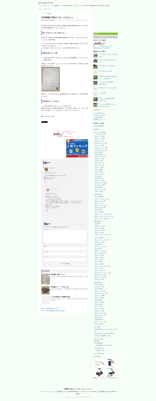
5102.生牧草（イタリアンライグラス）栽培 (106, 329)
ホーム (40, 9)
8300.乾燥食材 (98, 353)
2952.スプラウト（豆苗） (101, 218)
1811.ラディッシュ (99, 189)
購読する (97, 33)
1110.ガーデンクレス (100, 143)
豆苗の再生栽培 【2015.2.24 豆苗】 (55, 310)
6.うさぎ (95, 327)
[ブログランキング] (106, 46)
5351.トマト (98, 302)
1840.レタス (98, 191)
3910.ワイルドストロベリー (102, 234)
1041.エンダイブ (99, 139)
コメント (46, 229)
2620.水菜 (97, 209)
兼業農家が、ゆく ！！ (99, 119)
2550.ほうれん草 (99, 207)
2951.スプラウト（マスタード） (103, 216)
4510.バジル (98, 264)
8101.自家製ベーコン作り (102, 345)
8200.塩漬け (98, 348)
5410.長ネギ (98, 304)
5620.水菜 (97, 317)
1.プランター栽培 (97, 132)
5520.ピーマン (98, 310)
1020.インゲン (98, 136)
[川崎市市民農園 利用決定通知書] (65, 79)
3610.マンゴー (98, 230)
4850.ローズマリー (99, 277)
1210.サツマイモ (99, 156)
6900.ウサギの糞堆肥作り (101, 335)
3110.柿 (96, 223)
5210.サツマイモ (99, 291)
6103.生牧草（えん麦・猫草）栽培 (103, 333)
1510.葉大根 (98, 178)
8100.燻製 (97, 343)
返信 (45, 181)
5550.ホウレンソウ (99, 315)
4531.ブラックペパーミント (102, 272)
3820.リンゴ (98, 232)
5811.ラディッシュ (99, 321)
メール (45, 251)
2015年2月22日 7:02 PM (51, 193)
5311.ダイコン (98, 295)
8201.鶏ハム (99, 350)
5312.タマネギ (98, 297)
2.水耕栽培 (96, 194)
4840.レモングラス (99, 275)
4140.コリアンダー (99, 246)
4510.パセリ (98, 268)
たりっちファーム (45, 3)
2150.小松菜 (98, 196)
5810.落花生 (98, 319)
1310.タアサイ (98, 163)
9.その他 (95, 356)
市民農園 (52, 116)
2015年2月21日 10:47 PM (49, 172)
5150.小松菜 (98, 288)
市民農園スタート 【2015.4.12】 (59, 287)
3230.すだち (98, 228)
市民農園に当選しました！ (58, 274)
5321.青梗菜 (98, 299)
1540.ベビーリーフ (99, 182)
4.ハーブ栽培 (96, 237)
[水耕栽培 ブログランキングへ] (57, 134)
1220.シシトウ (98, 158)
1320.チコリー (98, 165)
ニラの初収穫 (102, 93)
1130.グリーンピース (100, 147)
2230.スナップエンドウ (101, 198)
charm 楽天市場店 (98, 126)
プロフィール (47, 9)
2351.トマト (98, 203)
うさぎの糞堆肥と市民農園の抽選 (60, 296)
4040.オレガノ (98, 242)
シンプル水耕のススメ (99, 113)
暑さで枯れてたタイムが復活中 (107, 65)
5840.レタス (98, 324)
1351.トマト (98, 167)
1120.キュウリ (98, 145)
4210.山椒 (97, 248)
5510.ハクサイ (98, 308)
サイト (45, 257)
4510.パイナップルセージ (101, 266)
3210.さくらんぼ (99, 226)
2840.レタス (98, 212)
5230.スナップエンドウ (101, 293)
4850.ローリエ (98, 279)
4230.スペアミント (99, 250)
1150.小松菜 (98, 152)
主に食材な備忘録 (98, 117)
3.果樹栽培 (96, 221)
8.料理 (95, 340)
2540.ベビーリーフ (99, 205)
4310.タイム (98, 257)
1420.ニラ (97, 171)
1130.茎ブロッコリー (100, 149)
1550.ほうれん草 (99, 184)
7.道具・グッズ (97, 338)
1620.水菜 (97, 187)
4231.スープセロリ (99, 253)
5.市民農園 (46, 116)
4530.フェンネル (99, 270)
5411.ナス (97, 306)
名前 (45, 246)
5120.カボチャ (98, 286)
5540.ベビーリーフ (99, 313)
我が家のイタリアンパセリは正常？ (108, 87)
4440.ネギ (97, 261)
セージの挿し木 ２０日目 (105, 71)
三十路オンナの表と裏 (99, 115)
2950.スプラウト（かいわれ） (102, 214)
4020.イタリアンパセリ (101, 239)
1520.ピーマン (98, 180)
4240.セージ (98, 255)
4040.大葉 (97, 244)
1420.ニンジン (98, 174)
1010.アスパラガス (99, 134)
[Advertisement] (60, 23)
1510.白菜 (97, 176)
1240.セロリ (98, 160)
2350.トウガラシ (99, 201)
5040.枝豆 (97, 284)
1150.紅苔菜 (98, 154)
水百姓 (50, 168)
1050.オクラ (98, 141)
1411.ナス (97, 169)
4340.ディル (98, 259)
